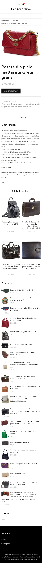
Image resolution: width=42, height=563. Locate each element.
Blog (5, 539)
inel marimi (18, 107)
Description (22, 117)
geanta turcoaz (9, 107)
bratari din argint (11, 104)
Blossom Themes (12, 560)
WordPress (33, 560)
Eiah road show (21, 9)
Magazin (6, 543)
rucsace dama (27, 107)
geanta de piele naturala (25, 104)
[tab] (22, 117)
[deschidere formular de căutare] (19, 5)
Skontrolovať (11, 91)
